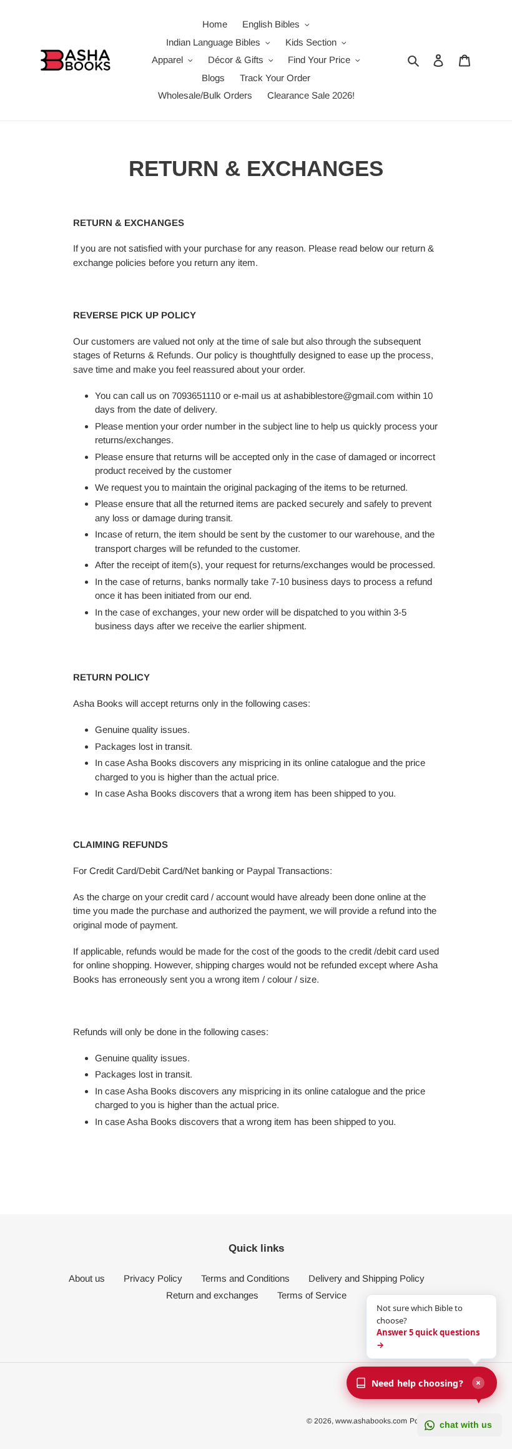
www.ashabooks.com (371, 1421)
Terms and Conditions (245, 1278)
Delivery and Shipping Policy (366, 1278)
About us (87, 1278)
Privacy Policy (153, 1278)
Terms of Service (312, 1295)
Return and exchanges (212, 1295)
